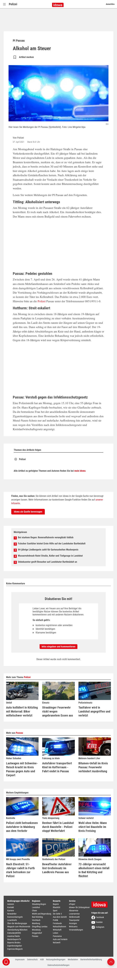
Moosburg (36, 930)
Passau (19, 732)
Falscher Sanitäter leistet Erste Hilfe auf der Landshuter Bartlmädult (51, 543)
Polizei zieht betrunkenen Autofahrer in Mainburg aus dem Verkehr (22, 827)
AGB (42, 959)
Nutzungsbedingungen (55, 959)
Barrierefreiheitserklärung (91, 959)
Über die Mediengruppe (17, 923)
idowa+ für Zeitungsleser (79, 907)
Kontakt (10, 907)
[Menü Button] (4, 4)
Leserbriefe (12, 920)
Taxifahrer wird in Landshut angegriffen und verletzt (94, 711)
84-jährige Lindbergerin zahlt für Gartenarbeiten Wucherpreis (48, 549)
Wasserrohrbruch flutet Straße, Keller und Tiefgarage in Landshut (50, 555)
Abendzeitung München (17, 930)
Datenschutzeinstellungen (58, 965)
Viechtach (36, 920)
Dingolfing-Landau (39, 926)
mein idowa (80, 470)
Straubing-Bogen (39, 904)
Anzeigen (73, 923)
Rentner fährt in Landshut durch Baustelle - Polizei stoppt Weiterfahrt (58, 827)
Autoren (10, 904)
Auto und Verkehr (60, 939)
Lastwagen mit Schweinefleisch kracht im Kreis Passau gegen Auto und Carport (22, 769)
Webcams (73, 926)
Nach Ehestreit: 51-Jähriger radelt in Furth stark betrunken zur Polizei (20, 870)
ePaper (72, 904)
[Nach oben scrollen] (111, 961)
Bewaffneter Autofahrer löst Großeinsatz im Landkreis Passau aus (57, 868)
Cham (34, 910)
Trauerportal (74, 920)
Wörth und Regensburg (41, 914)
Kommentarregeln (15, 917)
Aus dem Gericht (60, 917)
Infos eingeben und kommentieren (58, 646)
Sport (55, 910)
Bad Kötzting (37, 917)
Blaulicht (56, 907)
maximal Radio (13, 936)
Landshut (36, 907)
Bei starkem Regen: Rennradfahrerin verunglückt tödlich (45, 537)
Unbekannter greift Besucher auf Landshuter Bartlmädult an (47, 561)
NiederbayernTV (14, 939)
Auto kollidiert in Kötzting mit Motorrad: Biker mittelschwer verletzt (22, 711)
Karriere (10, 910)
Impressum (20, 959)
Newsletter (11, 914)
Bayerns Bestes (13, 942)
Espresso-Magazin (15, 949)
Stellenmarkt (74, 917)
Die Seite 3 (57, 914)
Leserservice (74, 914)
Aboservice (73, 910)
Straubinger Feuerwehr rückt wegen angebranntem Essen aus (57, 711)
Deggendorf (37, 933)
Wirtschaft (57, 930)
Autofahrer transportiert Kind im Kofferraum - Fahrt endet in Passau (57, 767)
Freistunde (57, 923)
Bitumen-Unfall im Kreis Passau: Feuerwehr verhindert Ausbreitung (93, 767)
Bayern (56, 904)
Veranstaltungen (76, 930)
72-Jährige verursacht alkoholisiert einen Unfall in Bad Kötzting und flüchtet (93, 870)
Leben (55, 933)
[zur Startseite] (100, 903)
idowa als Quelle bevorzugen (28, 511)
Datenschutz (32, 959)
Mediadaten (73, 959)
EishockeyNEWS (14, 933)
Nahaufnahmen (59, 926)
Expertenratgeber (14, 946)
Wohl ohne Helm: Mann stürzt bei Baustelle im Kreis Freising (92, 827)
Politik (55, 920)
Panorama (57, 936)
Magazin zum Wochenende (18, 926)
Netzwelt (56, 942)
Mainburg (36, 923)
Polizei (13, 4)
